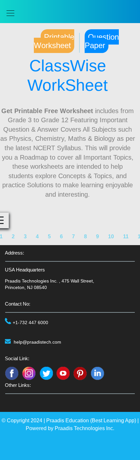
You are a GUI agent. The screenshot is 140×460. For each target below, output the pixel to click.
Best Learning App (113, 420)
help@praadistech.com (37, 342)
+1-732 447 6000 (30, 322)
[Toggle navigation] (8, 13)
